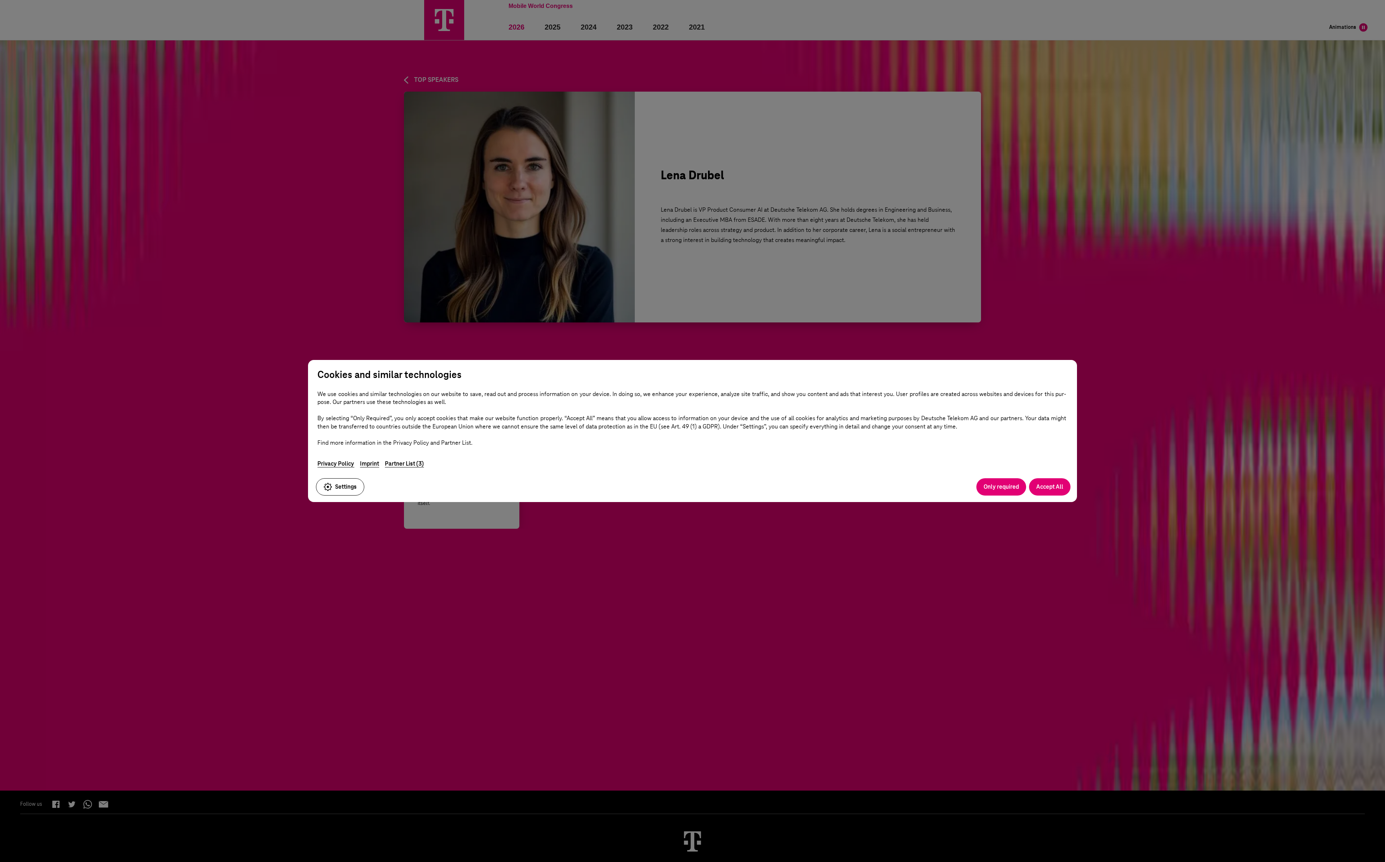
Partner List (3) (404, 463)
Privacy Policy (335, 463)
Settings (346, 487)
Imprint (369, 463)
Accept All (1049, 487)
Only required (1001, 487)
